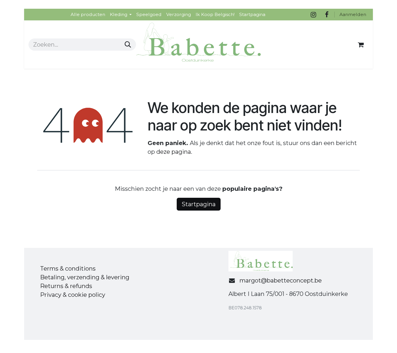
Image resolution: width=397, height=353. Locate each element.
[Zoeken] (128, 44)
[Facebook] (326, 14)
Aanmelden (352, 14)
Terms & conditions (68, 268)
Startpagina (199, 204)
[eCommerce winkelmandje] (361, 44)
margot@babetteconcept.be (280, 280)
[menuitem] (88, 14)
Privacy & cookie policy (72, 294)
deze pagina (173, 151)
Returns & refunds (66, 286)
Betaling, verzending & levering (84, 277)
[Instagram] (313, 14)
